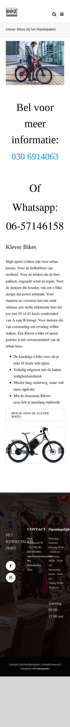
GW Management (40, 668)
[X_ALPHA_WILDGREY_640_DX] (35, 445)
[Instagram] (11, 577)
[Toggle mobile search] (54, 14)
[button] (9, 450)
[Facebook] (11, 566)
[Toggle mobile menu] (62, 14)
